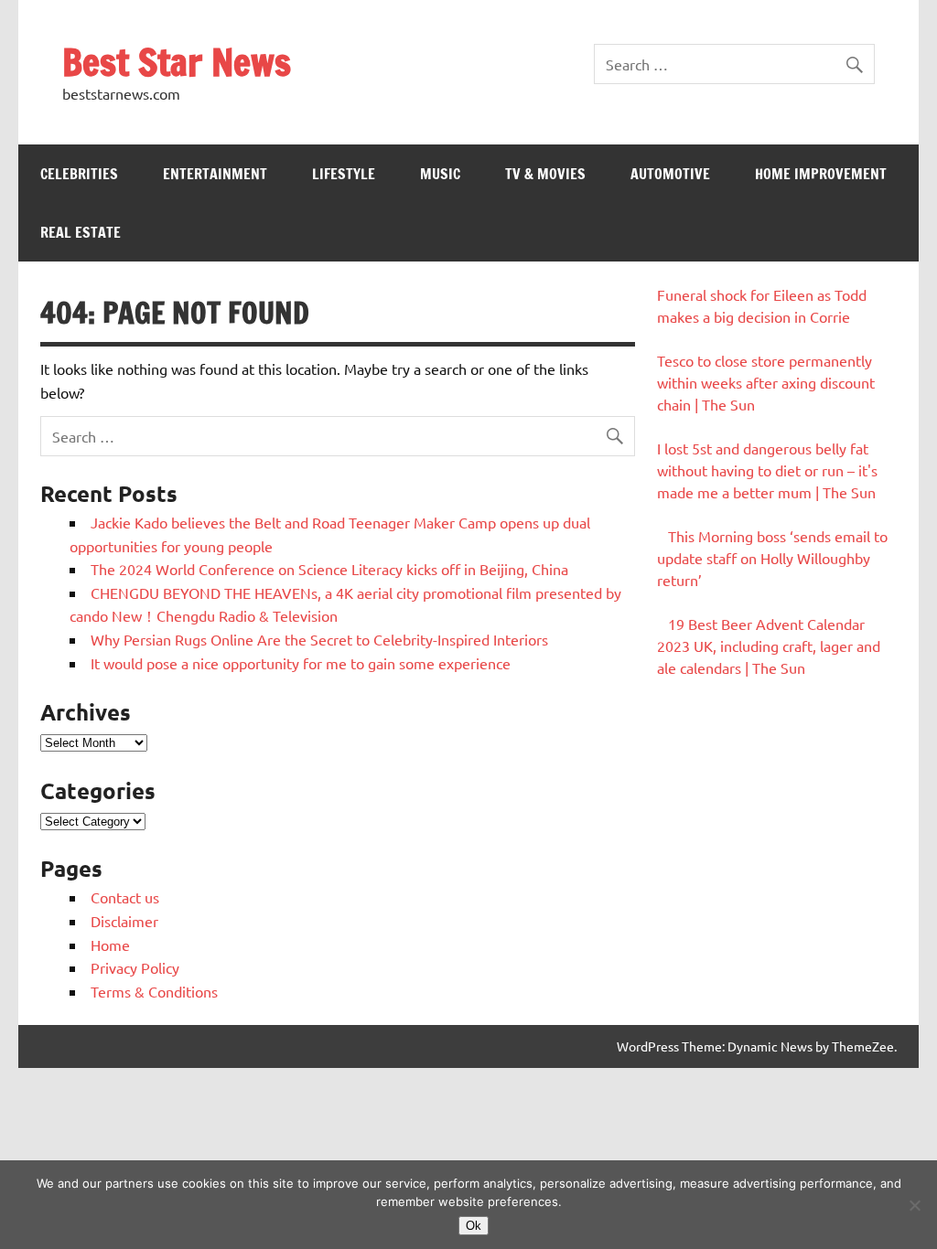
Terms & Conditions (154, 991)
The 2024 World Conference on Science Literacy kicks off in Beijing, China (329, 569)
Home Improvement (821, 174)
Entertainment (215, 174)
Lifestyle (343, 174)
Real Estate (80, 232)
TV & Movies (545, 174)
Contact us (125, 897)
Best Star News (176, 62)
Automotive (670, 174)
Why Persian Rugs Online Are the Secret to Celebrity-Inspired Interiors (319, 639)
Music (440, 174)
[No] (914, 1205)
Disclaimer (124, 921)
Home (110, 944)
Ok (473, 1226)
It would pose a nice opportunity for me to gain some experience (301, 663)
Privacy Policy (135, 967)
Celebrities (79, 174)
